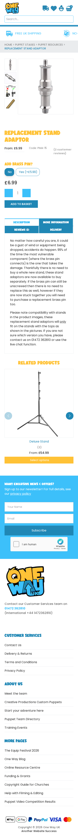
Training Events (16, 727)
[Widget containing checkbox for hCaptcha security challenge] (39, 544)
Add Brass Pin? (19, 163)
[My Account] (61, 8)
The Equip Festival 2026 (22, 750)
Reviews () (21, 229)
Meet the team (16, 693)
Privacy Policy (15, 670)
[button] (69, 416)
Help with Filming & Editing (24, 793)
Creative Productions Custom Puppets (33, 702)
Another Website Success (39, 831)
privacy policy (20, 494)
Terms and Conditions (21, 662)
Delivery (56, 229)
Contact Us (13, 645)
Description (21, 222)
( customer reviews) (63, 151)
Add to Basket (21, 204)
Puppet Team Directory (22, 719)
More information (56, 222)
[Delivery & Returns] (46, 8)
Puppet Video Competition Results (30, 801)
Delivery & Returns (18, 653)
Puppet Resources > (51, 45)
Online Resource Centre (22, 767)
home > (10, 45)
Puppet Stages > (26, 45)
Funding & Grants (17, 776)
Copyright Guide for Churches (27, 784)
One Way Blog (15, 759)
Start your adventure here (24, 710)
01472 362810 (15, 608)
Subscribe (39, 530)
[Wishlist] (54, 8)
